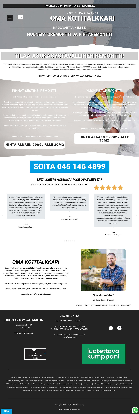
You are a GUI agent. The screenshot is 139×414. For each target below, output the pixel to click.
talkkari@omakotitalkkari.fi (69, 321)
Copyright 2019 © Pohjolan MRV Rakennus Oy (69, 405)
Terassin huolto (99, 377)
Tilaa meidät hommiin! (78, 390)
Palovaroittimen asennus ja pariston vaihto (118, 387)
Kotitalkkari (90, 390)
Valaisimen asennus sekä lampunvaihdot (19, 384)
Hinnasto (100, 387)
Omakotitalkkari (61, 377)
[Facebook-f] (111, 328)
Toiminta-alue (110, 377)
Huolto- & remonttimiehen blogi (106, 390)
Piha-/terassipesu (73, 377)
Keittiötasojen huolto (126, 384)
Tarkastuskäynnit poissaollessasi (17, 387)
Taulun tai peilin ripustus (41, 384)
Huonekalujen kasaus (66, 384)
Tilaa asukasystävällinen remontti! (69, 55)
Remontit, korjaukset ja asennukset (84, 387)
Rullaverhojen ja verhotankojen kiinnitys (87, 384)
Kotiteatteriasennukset (91, 381)
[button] (10, 18)
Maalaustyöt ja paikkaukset (34, 381)
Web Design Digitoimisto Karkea (69, 409)
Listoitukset (54, 384)
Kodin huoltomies (34, 377)
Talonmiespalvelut (87, 377)
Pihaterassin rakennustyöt (109, 384)
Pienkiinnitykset (106, 381)
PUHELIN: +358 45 (61, 326)
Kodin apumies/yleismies (19, 377)
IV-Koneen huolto (121, 377)
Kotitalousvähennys (48, 377)
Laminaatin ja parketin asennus (54, 381)
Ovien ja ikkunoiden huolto (74, 381)
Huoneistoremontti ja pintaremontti (69, 34)
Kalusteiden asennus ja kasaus (122, 381)
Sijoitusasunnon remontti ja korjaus (34, 390)
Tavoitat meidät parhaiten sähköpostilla (69, 6)
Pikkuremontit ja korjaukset (15, 381)
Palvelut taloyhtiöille (65, 387)
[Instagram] (119, 328)
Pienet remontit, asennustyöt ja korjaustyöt (43, 387)
